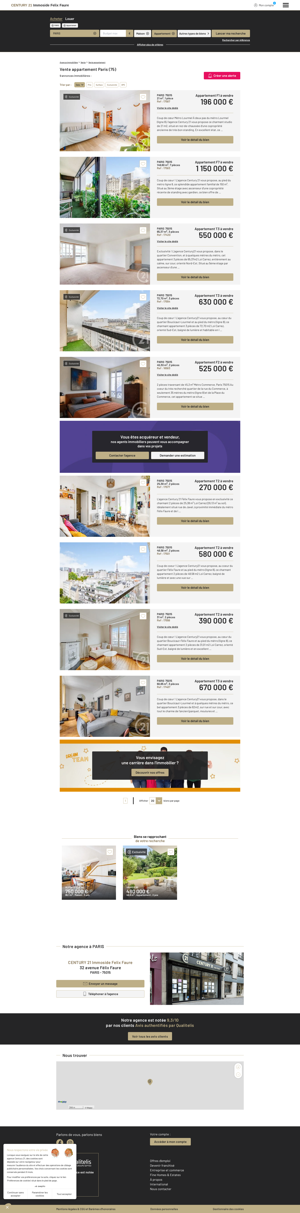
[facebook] (59, 1142)
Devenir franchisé (162, 1165)
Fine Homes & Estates (165, 1175)
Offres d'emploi (160, 1161)
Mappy (90, 1107)
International (159, 1184)
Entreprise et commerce (167, 1170)
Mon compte (266, 5)
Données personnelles (164, 1209)
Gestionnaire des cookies (228, 1209)
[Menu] (286, 4)
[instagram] (70, 1142)
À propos (156, 1179)
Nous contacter (160, 1189)
